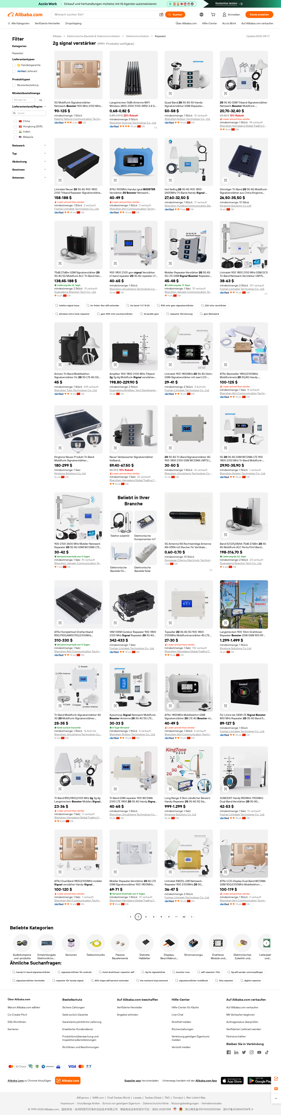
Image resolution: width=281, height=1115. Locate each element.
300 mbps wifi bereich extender (112, 980)
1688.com (98, 1097)
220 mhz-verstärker (215, 305)
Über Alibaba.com (19, 999)
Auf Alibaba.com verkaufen (242, 1007)
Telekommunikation (137, 36)
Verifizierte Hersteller (129, 1007)
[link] (276, 1079)
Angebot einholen (127, 1014)
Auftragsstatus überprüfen (242, 1021)
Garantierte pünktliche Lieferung (81, 1021)
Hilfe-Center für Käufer (185, 1007)
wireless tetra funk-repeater (74, 314)
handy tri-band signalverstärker (33, 972)
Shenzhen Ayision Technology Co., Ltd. (187, 118)
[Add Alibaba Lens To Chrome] (67, 1080)
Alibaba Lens (16, 1080)
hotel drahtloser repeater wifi (118, 972)
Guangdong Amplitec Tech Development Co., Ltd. (134, 390)
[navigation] (29, 477)
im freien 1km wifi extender (104, 305)
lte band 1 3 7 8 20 (140, 305)
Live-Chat (177, 1014)
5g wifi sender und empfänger (247, 972)
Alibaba (57, 36)
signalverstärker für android (76, 972)
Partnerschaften (236, 1036)
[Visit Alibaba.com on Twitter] (244, 1052)
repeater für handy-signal (70, 980)
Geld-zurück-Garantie (75, 1014)
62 (184, 916)
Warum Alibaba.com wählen (24, 1007)
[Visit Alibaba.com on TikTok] (267, 1052)
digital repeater (252, 980)
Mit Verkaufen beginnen (240, 1014)
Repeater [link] (160, 36)
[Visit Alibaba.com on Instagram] (251, 1052)
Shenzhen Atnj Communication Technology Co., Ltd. (134, 208)
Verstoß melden (181, 1047)
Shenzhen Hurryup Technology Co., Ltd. (133, 122)
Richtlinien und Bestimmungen (80, 1047)
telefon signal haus (69, 305)
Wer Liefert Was (195, 1097)
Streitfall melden (181, 1021)
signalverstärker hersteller (30, 980)
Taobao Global (153, 1097)
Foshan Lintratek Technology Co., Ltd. (76, 208)
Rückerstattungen (182, 1029)
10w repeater (226, 980)
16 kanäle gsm (151, 314)
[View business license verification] (175, 1109)
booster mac (183, 972)
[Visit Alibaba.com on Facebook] (228, 1052)
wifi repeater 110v (210, 972)
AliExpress (83, 1097)
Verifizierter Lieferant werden (243, 1029)
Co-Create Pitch (17, 1014)
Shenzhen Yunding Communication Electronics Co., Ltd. (189, 205)
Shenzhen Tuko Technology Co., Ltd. (75, 390)
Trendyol (178, 1097)
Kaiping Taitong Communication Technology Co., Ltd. (78, 118)
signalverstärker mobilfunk (193, 980)
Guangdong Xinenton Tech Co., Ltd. (75, 291)
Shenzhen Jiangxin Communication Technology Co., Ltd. (189, 291)
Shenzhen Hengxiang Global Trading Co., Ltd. (244, 125)
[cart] (214, 15)
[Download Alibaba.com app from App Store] (232, 1080)
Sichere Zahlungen (73, 1007)
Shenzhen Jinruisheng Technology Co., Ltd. (134, 288)
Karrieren (13, 1029)
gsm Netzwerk (211, 314)
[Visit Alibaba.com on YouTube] (259, 1052)
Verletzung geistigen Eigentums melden (191, 1038)
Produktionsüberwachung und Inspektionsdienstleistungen (80, 1038)
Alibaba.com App (206, 1080)
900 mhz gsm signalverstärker (177, 305)
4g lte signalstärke (155, 972)
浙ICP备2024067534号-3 (238, 1109)
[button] (161, 14)
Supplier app (132, 1080)
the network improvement (154, 980)
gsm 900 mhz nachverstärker (117, 314)
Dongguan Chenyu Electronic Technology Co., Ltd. (189, 560)
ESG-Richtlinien (17, 1021)
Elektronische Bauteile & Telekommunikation (93, 36)
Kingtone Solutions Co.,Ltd (235, 205)
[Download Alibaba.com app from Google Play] (260, 1080)
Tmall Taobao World (118, 1097)
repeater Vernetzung (181, 314)
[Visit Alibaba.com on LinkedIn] (236, 1052)
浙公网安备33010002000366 (203, 1109)
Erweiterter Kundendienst (77, 1029)
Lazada (137, 1097)
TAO (167, 1097)
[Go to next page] (191, 916)
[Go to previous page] (130, 916)
